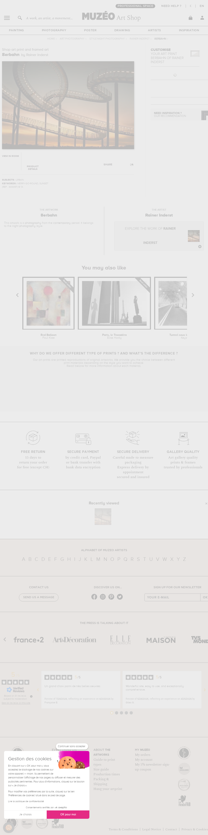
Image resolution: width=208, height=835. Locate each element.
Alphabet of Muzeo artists (104, 550)
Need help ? (171, 6)
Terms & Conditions (123, 829)
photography (33, 223)
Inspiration (189, 30)
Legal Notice (151, 829)
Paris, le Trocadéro (114, 336)
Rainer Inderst (140, 39)
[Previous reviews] (38, 690)
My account (144, 759)
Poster (90, 30)
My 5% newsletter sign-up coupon (152, 767)
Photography (54, 30)
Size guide (101, 769)
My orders (142, 754)
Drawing (122, 30)
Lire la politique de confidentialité (26, 801)
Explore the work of (150, 236)
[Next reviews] (205, 690)
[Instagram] (104, 599)
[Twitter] (121, 599)
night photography (24, 226)
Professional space (135, 6)
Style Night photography (107, 39)
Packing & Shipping (101, 782)
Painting (16, 30)
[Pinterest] (112, 599)
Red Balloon (48, 336)
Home (51, 39)
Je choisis (25, 814)
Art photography (72, 39)
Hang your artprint (107, 789)
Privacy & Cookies (194, 829)
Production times (106, 774)
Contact (171, 829)
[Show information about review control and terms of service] (31, 696)
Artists (154, 30)
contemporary (62, 223)
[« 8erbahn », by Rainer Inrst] (103, 516)
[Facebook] (95, 599)
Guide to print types (104, 762)
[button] (8, 827)
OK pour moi (68, 814)
